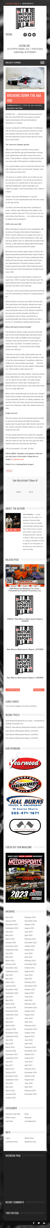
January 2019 (11, 1029)
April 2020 (28, 1000)
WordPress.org (30, 1142)
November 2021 (12, 968)
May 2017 (9, 1065)
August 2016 (29, 1080)
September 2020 (12, 993)
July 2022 (9, 953)
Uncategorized (30, 1121)
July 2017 (9, 1062)
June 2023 (29, 932)
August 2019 (29, 1015)
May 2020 (9, 1000)
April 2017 (28, 1065)
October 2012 (11, 1098)
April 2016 (28, 1087)
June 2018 (29, 1040)
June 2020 (29, 997)
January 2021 (11, 986)
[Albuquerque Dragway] (25, 784)
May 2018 (9, 1044)
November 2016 (12, 1076)
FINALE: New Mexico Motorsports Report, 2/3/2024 (25, 620)
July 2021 (9, 975)
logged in (18, 706)
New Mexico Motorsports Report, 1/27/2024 (25, 649)
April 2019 (28, 1022)
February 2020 (30, 1004)
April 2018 (28, 1044)
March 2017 (10, 1069)
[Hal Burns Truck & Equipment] (25, 804)
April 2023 (28, 935)
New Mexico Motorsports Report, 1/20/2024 (25, 678)
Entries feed (29, 1138)
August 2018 (29, 1036)
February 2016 (30, 1091)
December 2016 (31, 1073)
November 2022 (12, 946)
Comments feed (12, 1142)
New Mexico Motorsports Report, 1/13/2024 (22, 738)
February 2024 (30, 917)
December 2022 (31, 943)
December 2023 (31, 921)
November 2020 (12, 990)
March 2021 (10, 982)
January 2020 (11, 1008)
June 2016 (29, 1083)
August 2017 (29, 1058)
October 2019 (30, 1011)
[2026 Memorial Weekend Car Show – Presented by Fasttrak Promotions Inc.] (25, 575)
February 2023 (30, 939)
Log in (8, 1138)
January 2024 (11, 921)
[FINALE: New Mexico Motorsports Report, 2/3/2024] (25, 605)
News (27, 1114)
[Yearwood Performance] (25, 763)
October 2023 (30, 925)
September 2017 (12, 1058)
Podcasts (28, 1118)
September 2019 (12, 1015)
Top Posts (9, 1121)
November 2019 (12, 1011)
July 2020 (9, 997)
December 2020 (31, 986)
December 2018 (31, 1029)
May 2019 (9, 1022)
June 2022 (29, 953)
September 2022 (12, 950)
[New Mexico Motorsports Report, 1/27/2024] (25, 636)
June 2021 (29, 975)
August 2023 (29, 928)
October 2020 (30, 990)
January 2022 (11, 964)
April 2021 (28, 979)
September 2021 (12, 971)
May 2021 (9, 979)
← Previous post (13, 690)
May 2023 (9, 935)
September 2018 (12, 1036)
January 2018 (11, 1051)
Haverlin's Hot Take (14, 108)
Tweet (18, 492)
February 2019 (30, 1026)
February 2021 (30, 982)
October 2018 (30, 1033)
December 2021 (31, 964)
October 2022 (30, 946)
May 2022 (9, 957)
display (9, 471)
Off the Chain (10, 1118)
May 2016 (9, 1087)
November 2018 (12, 1033)
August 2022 (29, 950)
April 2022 (28, 957)
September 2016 (12, 1080)
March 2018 (10, 1047)
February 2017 (30, 1069)
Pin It (31, 492)
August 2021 (29, 971)
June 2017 (29, 1062)
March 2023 (10, 939)
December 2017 (31, 1051)
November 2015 (31, 1094)
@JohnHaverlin (17, 459)
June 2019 (29, 1018)
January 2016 (11, 1094)
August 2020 (29, 993)
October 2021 (30, 968)
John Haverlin (28, 514)
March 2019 (10, 1026)
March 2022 (10, 961)
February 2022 (30, 961)
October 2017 (30, 1054)
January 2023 (11, 943)
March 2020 (10, 1004)
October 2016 (30, 1076)
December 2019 (31, 1008)
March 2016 (10, 1091)
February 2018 (30, 1047)
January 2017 (11, 1073)
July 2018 (9, 1040)
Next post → (38, 690)
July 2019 (9, 1018)
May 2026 (9, 917)
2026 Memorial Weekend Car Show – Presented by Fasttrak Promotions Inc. (25, 590)
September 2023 (12, 928)
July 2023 (9, 932)
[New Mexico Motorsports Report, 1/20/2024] (25, 664)
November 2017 (12, 1054)
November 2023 (12, 925)
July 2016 (9, 1083)
